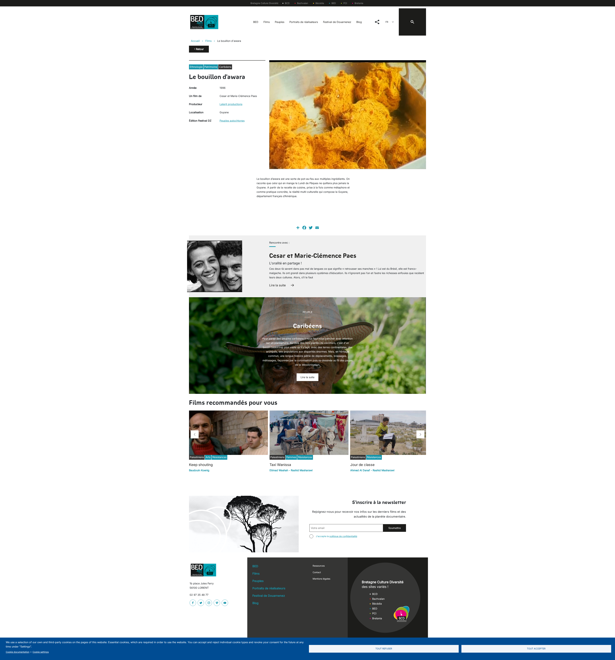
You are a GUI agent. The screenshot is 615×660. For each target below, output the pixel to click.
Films (266, 22)
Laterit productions (231, 104)
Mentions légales (321, 578)
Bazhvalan (302, 3)
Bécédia (320, 3)
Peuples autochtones (232, 120)
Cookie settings (41, 652)
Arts (208, 457)
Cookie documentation (17, 652)
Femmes (291, 457)
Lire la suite (277, 285)
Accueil (195, 40)
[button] (195, 434)
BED (334, 3)
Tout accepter (536, 648)
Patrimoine (210, 66)
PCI (345, 3)
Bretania (359, 3)
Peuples (279, 22)
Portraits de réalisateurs (303, 22)
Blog (359, 22)
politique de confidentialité (343, 536)
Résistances (219, 457)
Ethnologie (196, 66)
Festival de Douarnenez (337, 22)
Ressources (319, 565)
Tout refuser (383, 648)
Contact (317, 572)
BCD (287, 3)
